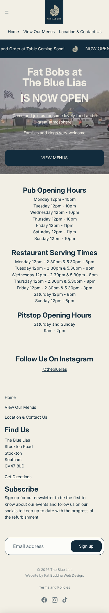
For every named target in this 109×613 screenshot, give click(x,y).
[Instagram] (54, 599)
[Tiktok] (64, 599)
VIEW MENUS (54, 157)
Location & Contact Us (80, 31)
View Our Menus (39, 31)
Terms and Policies (54, 587)
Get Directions (18, 476)
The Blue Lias (61, 569)
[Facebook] (44, 599)
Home (13, 31)
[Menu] (6, 12)
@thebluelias (54, 369)
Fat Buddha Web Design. (64, 575)
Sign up (86, 546)
